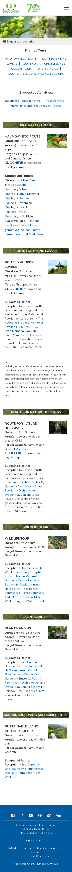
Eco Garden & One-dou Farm (22, 664)
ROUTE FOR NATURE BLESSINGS (43, 64)
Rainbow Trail (14, 691)
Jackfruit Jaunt (35, 691)
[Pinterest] (40, 815)
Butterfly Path (28, 678)
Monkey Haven (17, 597)
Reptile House (27, 580)
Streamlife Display (17, 584)
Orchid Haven (30, 683)
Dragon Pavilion (15, 687)
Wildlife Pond (35, 601)
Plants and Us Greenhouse (23, 668)
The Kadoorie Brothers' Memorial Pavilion (24, 323)
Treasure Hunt (54, 101)
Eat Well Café (32, 347)
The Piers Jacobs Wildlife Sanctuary (24, 570)
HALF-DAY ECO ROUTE (20, 59)
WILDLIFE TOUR (20, 69)
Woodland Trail (17, 695)
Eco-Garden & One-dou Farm (22, 766)
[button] (66, 7)
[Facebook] (13, 815)
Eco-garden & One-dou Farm (21, 227)
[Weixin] (58, 815)
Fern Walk (11, 683)
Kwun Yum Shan (15, 335)
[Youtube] (30, 815)
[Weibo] (48, 815)
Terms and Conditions (36, 856)
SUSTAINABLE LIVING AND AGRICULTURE (36, 74)
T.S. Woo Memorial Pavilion (21, 329)
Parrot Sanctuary (33, 593)
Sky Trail (24, 327)
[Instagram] (21, 815)
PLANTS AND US (47, 69)
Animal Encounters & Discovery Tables (35, 106)
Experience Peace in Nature (23, 101)
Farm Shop (12, 234)
